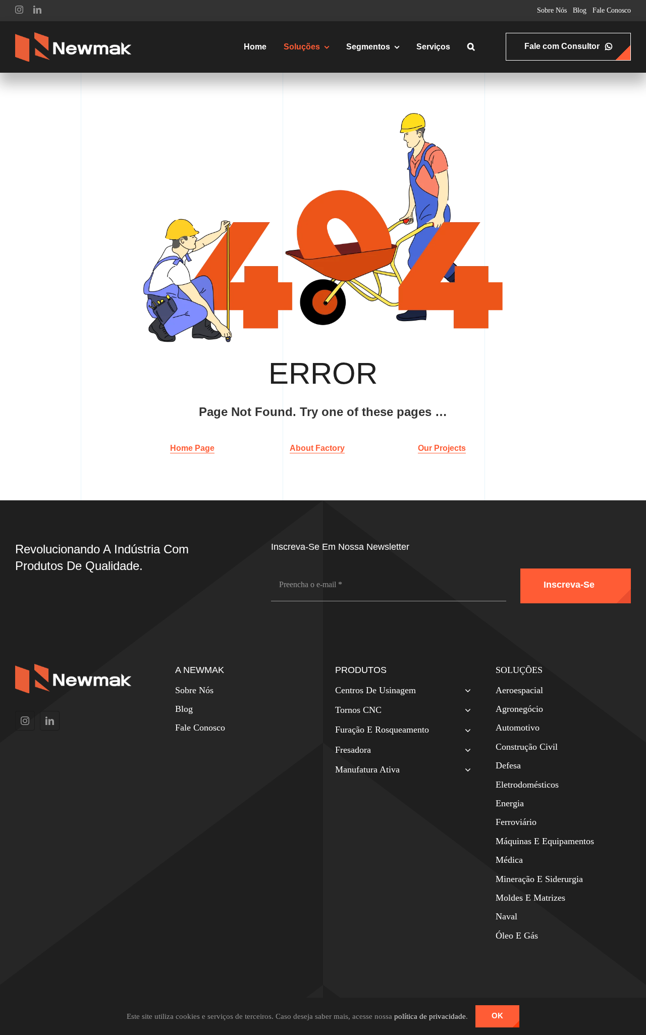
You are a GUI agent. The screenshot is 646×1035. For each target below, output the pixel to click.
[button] (471, 47)
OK (497, 1015)
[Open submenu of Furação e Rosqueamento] (465, 730)
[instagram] (19, 10)
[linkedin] (37, 10)
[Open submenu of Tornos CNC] (465, 711)
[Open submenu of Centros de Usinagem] (465, 691)
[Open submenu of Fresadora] (465, 751)
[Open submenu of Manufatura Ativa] (465, 770)
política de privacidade (430, 1016)
